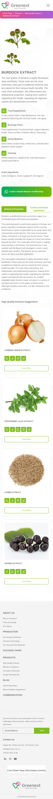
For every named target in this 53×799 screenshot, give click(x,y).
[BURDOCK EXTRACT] (16, 37)
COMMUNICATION (12, 695)
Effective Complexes (11, 667)
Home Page (7, 13)
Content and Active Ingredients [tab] (39, 209)
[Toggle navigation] (48, 5)
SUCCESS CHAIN (12, 650)
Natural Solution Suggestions (14, 689)
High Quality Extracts (33, 13)
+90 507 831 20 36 (10, 753)
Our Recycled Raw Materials (14, 645)
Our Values (7, 626)
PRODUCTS (9, 657)
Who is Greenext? (10, 618)
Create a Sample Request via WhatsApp (26, 191)
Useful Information (10, 686)
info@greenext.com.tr (11, 749)
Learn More (26, 368)
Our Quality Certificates (12, 637)
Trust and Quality (9, 622)
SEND (41, 731)
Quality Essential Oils (11, 675)
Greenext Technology (11, 641)
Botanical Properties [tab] (14, 209)
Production (10, 631)
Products (18, 13)
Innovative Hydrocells (11, 671)
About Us (9, 613)
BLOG (6, 680)
